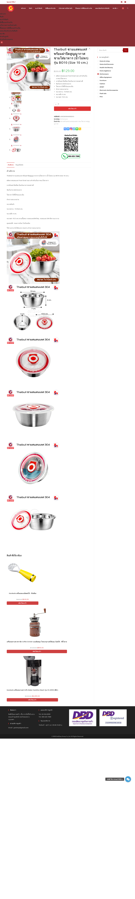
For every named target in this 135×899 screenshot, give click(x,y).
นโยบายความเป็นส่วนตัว (8, 25)
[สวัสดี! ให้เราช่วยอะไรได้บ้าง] (128, 779)
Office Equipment (106, 77)
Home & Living (104, 61)
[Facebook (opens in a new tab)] (121, 2)
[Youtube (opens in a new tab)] (125, 2)
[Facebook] (65, 129)
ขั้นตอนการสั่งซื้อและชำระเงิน (10, 28)
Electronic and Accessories (109, 90)
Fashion (102, 84)
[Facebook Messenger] (68, 129)
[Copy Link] (80, 129)
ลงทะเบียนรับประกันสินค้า (9, 31)
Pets (101, 97)
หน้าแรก (3, 14)
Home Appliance (105, 71)
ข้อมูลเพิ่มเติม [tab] (19, 165)
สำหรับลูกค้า (4, 36)
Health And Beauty (106, 67)
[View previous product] (86, 48)
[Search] (125, 50)
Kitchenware (64, 119)
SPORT (102, 87)
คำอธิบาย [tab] (10, 165)
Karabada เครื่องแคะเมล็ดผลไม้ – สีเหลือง (22, 593)
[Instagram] (71, 129)
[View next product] (89, 48)
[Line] (77, 129)
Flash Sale (103, 93)
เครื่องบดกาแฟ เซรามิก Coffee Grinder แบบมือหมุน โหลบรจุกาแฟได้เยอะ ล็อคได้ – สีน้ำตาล (37, 642)
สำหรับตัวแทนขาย (6, 39)
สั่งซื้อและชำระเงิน (6, 22)
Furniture (103, 80)
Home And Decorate (107, 64)
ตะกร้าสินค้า (4, 19)
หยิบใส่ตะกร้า (72, 109)
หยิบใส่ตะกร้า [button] (22, 603)
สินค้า (2, 17)
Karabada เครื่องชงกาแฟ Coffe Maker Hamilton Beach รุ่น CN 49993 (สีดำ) (32, 690)
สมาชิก (2, 34)
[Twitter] (74, 129)
